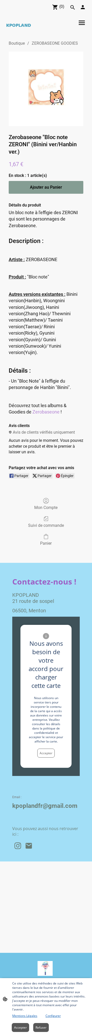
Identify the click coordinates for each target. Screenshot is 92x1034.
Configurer (53, 1016)
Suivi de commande (46, 525)
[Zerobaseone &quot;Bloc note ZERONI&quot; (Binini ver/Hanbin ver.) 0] (46, 89)
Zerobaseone (46, 412)
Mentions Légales (24, 1016)
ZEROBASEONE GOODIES (55, 43)
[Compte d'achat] (83, 7)
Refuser (41, 1027)
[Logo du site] (45, 968)
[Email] (28, 845)
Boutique (17, 43)
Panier (46, 543)
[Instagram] (17, 845)
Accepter (46, 753)
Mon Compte (45, 507)
